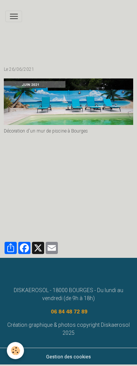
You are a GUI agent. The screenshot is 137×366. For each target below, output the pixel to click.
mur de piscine (60, 187)
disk (46, 198)
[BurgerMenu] (13, 16)
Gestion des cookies (68, 357)
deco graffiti (66, 208)
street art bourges (102, 187)
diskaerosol (19, 219)
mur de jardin (21, 198)
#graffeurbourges (26, 208)
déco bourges (73, 198)
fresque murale (102, 208)
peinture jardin (22, 187)
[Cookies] (15, 350)
